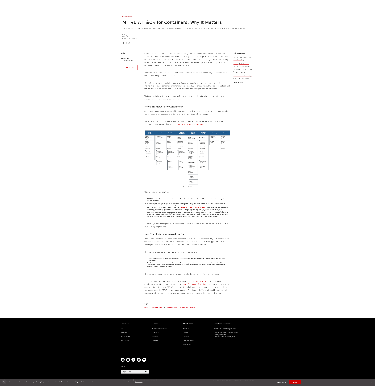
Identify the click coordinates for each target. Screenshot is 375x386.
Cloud (146, 307)
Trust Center (187, 344)
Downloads (155, 336)
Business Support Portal (159, 329)
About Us (186, 329)
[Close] (372, 382)
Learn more (138, 382)
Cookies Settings (281, 382)
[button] (187, 157)
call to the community (200, 281)
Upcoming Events (188, 340)
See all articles (238, 82)
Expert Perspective (172, 307)
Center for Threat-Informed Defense (196, 284)
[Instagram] (139, 360)
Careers (185, 332)
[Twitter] (133, 360)
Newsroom (124, 332)
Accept (295, 382)
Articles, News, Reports (187, 307)
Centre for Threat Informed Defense (192, 207)
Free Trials (155, 340)
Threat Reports (125, 336)
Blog (122, 329)
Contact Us (129, 67)
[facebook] (128, 360)
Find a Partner (125, 340)
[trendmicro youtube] (144, 360)
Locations (186, 336)
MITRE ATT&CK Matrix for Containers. (192, 124)
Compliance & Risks (157, 307)
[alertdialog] (187, 382)
